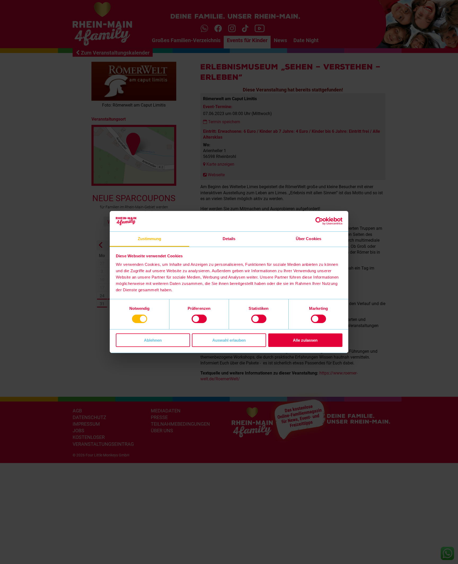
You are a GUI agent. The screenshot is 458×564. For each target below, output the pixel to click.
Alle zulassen (305, 340)
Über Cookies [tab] (308, 238)
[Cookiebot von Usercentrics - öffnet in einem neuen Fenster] (319, 221)
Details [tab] (229, 238)
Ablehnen (153, 340)
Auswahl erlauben (229, 340)
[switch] (199, 319)
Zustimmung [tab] (149, 238)
